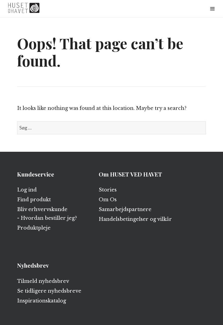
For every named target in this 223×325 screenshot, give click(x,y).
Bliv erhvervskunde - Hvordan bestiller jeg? (47, 213)
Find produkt (34, 200)
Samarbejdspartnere (125, 209)
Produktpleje (34, 228)
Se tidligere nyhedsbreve (49, 291)
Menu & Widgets (212, 14)
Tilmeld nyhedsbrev (43, 281)
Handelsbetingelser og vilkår (135, 219)
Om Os (108, 200)
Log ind (27, 190)
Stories (108, 190)
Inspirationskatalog (41, 301)
